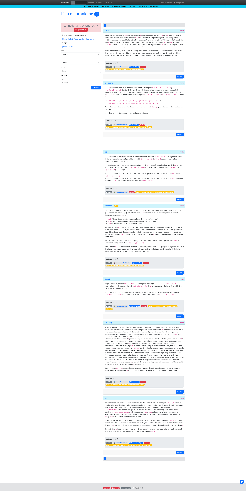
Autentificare (167, 3)
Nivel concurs (66, 59)
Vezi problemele (81, 30)
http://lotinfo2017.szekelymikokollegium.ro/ (78, 39)
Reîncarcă (116, 488)
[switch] (132, 488)
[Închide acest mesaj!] (161, 6)
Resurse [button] (107, 3)
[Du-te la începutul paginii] (241, 481)
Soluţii (100, 3)
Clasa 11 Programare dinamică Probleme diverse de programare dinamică (128, 445)
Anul (62, 51)
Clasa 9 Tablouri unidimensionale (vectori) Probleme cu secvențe (126, 127)
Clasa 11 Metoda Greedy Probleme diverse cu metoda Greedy (125, 384)
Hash (64, 79)
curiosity (108, 322)
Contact (107, 488)
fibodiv (108, 279)
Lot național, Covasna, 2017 (80, 25)
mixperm (109, 83)
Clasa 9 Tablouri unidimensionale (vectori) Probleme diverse (154, 192)
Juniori (64, 47)
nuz (106, 398)
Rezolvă (179, 77)
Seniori (70, 47)
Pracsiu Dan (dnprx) (121, 67)
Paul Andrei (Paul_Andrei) (123, 263)
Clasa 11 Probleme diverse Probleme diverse (163, 306)
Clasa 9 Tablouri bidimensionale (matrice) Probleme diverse (124, 69)
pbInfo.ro (65, 2)
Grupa (63, 67)
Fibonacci (65, 82)
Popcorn (108, 205)
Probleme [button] (92, 3)
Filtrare (96, 88)
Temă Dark (139, 488)
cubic (107, 30)
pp (106, 152)
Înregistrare (179, 3)
